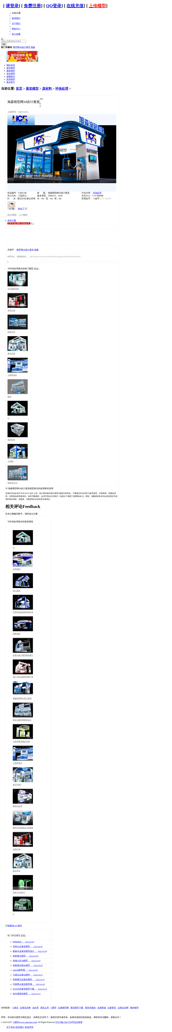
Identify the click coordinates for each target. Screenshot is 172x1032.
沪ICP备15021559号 (64, 1022)
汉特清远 (16, 569)
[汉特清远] (23, 559)
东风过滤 (11, 310)
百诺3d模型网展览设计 (22, 720)
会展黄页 (112, 1008)
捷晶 (9, 397)
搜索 (4, 44)
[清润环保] (18, 429)
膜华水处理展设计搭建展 (23, 828)
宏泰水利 (11, 332)
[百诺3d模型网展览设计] (23, 710)
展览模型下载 (76, 1008)
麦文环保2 (17, 785)
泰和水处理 (17, 806)
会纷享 (35, 1008)
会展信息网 (25, 1008)
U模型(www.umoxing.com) (25, 1022)
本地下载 (11, 220)
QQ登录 (53, 5)
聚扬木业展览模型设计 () (30, 951)
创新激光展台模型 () (28, 965)
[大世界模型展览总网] (23, 731)
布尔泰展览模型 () (26, 994)
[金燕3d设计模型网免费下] (23, 645)
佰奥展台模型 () (25, 956)
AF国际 (11, 461)
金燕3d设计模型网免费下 (23, 655)
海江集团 (16, 591)
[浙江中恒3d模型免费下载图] (23, 666)
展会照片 (10, 82)
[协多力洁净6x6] (23, 882)
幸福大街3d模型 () (26, 961)
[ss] (23, 904)
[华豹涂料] (23, 623)
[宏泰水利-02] (18, 472)
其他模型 (10, 79)
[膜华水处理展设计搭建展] (23, 817)
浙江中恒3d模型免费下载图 (23, 677)
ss (13, 914)
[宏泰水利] (18, 322)
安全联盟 (78, 1022)
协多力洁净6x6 (19, 892)
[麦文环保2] (23, 774)
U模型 (53, 1008)
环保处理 (61, 88)
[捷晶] (18, 386)
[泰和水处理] (23, 796)
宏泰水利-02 (13, 483)
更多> (36, 268)
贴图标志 (10, 76)
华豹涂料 (16, 634)
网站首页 (10, 65)
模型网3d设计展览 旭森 (24, 47)
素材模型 (10, 71)
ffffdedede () (23, 942)
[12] (18, 408)
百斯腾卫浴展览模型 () (29, 979)
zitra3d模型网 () (25, 970)
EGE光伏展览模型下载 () (30, 989)
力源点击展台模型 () (28, 975)
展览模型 (10, 68)
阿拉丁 (21, 209)
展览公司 (44, 1008)
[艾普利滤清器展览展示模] (23, 602)
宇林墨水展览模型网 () (29, 984)
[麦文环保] (18, 343)
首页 (19, 88)
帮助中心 (16, 29)
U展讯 (15, 1008)
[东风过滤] (18, 300)
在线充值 (75, 5)
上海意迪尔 (12, 375)
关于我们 (16, 23)
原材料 (47, 88)
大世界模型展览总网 (21, 742)
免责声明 (29, 1027)
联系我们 (16, 18)
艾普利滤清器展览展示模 (23, 612)
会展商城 (101, 1008)
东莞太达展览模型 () (28, 946)
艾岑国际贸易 (13, 289)
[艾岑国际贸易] (18, 278)
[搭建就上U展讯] (13, 925)
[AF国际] (18, 451)
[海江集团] (23, 580)
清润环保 (11, 440)
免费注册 (32, 5)
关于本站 (10, 1027)
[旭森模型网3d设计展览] (23, 688)
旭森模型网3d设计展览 (22, 698)
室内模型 (10, 73)
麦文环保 (11, 354)
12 (8, 418)
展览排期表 (90, 1008)
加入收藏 (16, 34)
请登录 (12, 5)
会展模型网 (63, 1008)
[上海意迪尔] (18, 365)
